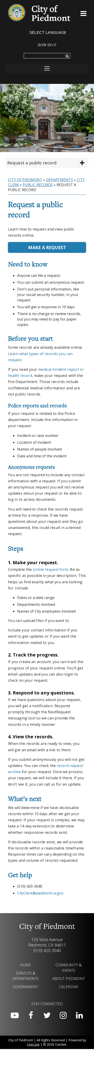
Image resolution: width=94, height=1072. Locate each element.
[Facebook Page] (30, 1015)
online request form (50, 569)
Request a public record (32, 163)
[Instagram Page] (63, 1015)
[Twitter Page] (47, 1015)
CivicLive (33, 1044)
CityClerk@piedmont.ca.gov (40, 893)
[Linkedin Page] (79, 1015)
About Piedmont (68, 978)
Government (25, 986)
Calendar (68, 986)
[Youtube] (14, 1015)
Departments (59, 179)
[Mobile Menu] (84, 14)
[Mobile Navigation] (47, 68)
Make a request (47, 247)
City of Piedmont (25, 179)
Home (25, 964)
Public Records (38, 184)
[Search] (67, 56)
